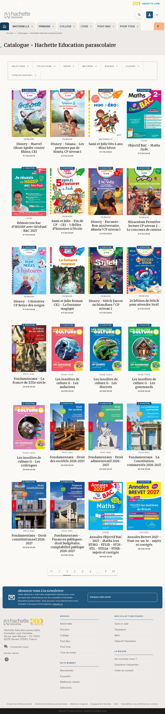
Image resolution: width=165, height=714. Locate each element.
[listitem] (19, 3)
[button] (20, 66)
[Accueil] (17, 14)
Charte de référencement (19, 704)
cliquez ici (58, 604)
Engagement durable (101, 704)
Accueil (10, 33)
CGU (116, 704)
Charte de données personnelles (51, 704)
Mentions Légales (79, 704)
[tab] (4, 26)
